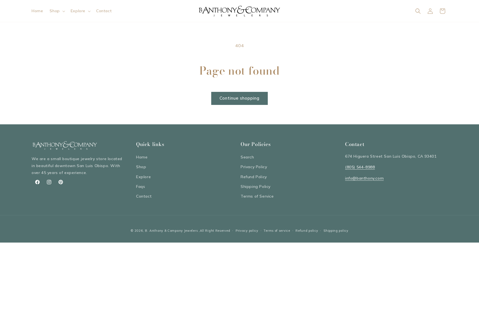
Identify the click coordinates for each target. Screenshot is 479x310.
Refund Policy (254, 176)
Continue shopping (239, 98)
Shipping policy (335, 231)
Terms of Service (257, 196)
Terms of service (277, 231)
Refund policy (306, 231)
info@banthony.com (364, 178)
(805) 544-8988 (360, 167)
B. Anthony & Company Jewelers (171, 231)
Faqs (140, 186)
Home (141, 157)
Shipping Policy (256, 186)
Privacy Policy (254, 166)
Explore (143, 176)
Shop (141, 166)
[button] (56, 11)
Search (247, 157)
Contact (144, 196)
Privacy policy (247, 231)
